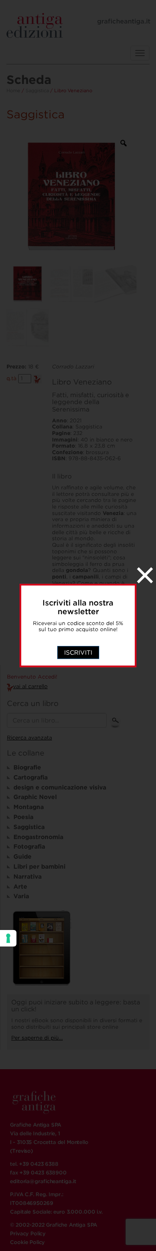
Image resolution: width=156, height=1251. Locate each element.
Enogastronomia (38, 836)
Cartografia (30, 777)
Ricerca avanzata (29, 737)
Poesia (23, 816)
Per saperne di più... (37, 1037)
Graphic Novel (35, 796)
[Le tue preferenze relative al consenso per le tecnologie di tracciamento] (8, 938)
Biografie (27, 767)
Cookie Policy (27, 1242)
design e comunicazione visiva (59, 787)
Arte (20, 886)
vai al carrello (30, 686)
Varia (21, 896)
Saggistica (37, 90)
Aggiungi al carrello (37, 379)
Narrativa (27, 876)
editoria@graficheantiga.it (43, 1181)
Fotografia (29, 846)
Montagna (28, 806)
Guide (22, 856)
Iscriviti (78, 652)
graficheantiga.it (123, 21)
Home (13, 90)
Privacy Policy (28, 1233)
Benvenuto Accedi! (32, 677)
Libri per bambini (39, 866)
